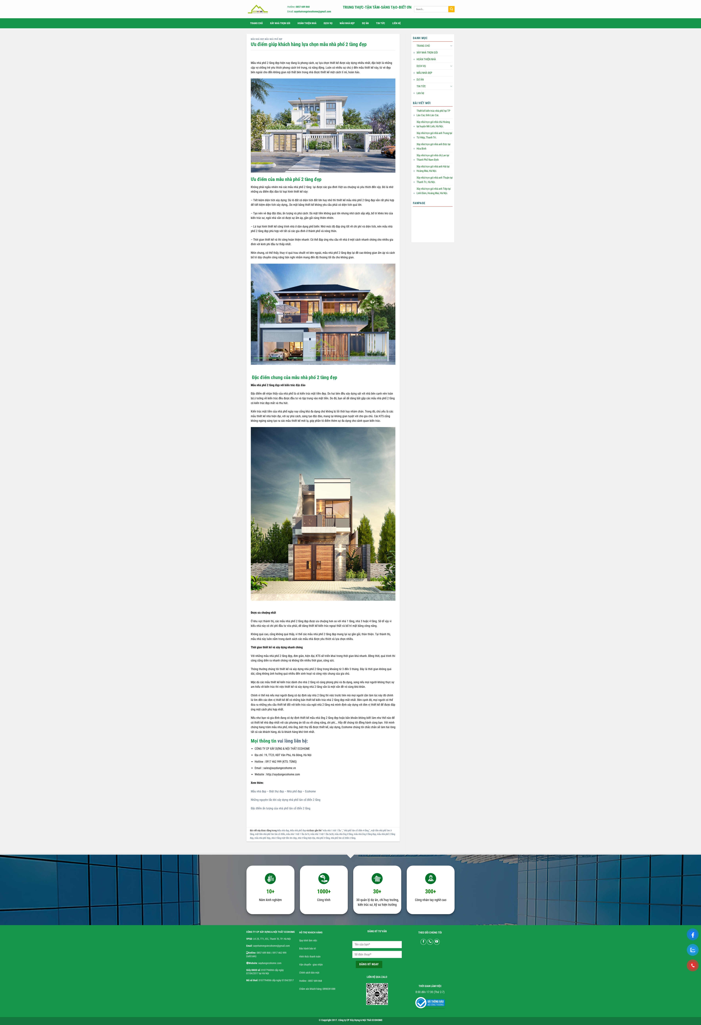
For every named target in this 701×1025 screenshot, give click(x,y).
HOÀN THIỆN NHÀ (307, 23)
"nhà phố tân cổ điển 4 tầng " (356, 830)
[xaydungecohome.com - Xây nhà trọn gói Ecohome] (263, 9)
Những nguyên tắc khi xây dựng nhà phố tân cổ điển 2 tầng (285, 800)
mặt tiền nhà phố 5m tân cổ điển (270, 834)
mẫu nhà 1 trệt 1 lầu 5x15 (297, 834)
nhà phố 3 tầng (323, 838)
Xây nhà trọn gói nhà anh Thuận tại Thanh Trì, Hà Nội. (435, 180)
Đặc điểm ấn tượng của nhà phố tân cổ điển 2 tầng (280, 808)
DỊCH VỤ (328, 23)
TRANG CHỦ (256, 23)
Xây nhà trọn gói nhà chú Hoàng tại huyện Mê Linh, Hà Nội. (433, 124)
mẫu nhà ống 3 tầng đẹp (365, 834)
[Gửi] (451, 9)
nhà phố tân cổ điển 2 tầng (343, 838)
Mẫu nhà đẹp (257, 39)
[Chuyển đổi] (451, 46)
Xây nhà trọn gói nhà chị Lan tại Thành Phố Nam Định (433, 157)
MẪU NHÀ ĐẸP (347, 23)
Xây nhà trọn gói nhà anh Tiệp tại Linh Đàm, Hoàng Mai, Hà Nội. (434, 191)
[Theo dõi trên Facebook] (423, 942)
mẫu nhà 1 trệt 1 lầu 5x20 (322, 834)
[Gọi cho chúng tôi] (430, 942)
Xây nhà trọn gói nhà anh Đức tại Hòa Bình (433, 146)
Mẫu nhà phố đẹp (273, 39)
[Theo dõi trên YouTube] (437, 942)
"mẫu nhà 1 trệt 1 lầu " (332, 830)
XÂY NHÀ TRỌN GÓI (280, 23)
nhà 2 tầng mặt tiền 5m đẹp (284, 838)
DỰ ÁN (365, 23)
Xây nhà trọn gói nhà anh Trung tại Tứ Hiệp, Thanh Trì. (434, 135)
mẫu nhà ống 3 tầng (344, 834)
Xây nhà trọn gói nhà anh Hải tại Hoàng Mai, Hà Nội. (433, 169)
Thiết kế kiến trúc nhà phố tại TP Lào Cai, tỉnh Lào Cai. (433, 113)
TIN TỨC (380, 23)
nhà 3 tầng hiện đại (306, 838)
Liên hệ (396, 23)
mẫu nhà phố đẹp (262, 838)
